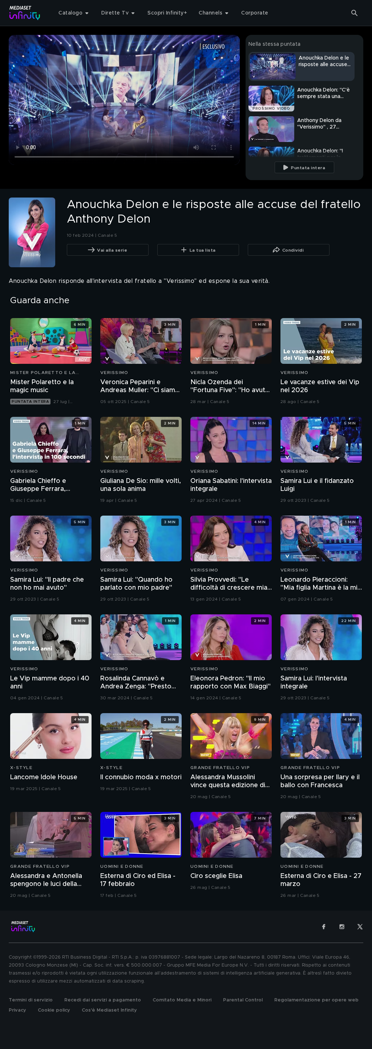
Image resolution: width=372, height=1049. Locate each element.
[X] (360, 926)
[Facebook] (323, 926)
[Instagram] (342, 926)
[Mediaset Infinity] (25, 12)
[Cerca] (354, 13)
